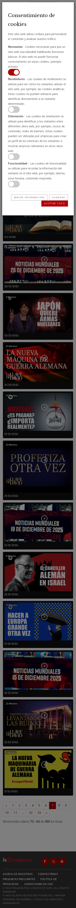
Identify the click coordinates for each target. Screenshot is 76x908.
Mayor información (29, 197)
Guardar (58, 197)
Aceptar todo (54, 203)
